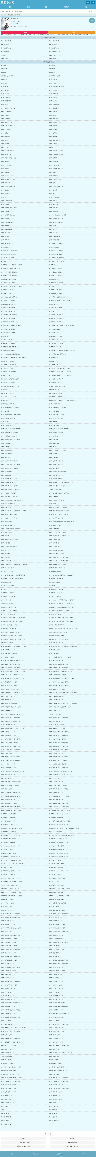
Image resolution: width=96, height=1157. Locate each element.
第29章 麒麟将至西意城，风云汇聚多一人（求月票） (62, 678)
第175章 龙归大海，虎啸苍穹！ (8, 382)
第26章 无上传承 (53, 108)
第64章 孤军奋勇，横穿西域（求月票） (10, 746)
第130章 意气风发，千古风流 (8, 300)
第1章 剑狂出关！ (5, 389)
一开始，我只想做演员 (23, 1146)
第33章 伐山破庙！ (53, 446)
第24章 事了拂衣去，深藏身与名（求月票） (12, 928)
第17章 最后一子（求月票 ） (56, 1092)
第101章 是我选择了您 (6, 247)
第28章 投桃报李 (53, 111)
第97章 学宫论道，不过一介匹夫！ (57, 564)
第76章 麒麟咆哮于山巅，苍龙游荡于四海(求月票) (13, 1027)
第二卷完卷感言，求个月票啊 (56, 625)
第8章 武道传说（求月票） (7, 899)
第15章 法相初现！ (5, 90)
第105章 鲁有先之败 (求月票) (8, 821)
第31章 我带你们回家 (54, 443)
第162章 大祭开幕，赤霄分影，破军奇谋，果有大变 (14, 357)
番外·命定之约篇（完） (7, 41)
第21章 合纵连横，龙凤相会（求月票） (58, 664)
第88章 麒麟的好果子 (6, 550)
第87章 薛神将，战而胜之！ (8, 222)
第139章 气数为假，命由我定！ (56, 314)
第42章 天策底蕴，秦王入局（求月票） (58, 960)
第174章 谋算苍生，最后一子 (56, 379)
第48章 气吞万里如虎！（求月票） (57, 970)
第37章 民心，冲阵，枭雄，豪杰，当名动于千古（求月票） (63, 692)
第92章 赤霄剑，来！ (6, 557)
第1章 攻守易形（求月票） (7, 1063)
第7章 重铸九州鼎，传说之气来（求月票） (59, 896)
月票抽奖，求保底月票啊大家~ (56, 938)
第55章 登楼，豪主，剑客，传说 (57, 486)
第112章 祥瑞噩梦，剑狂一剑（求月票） (11, 835)
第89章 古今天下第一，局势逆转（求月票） (12, 792)
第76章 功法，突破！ (54, 200)
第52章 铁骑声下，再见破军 (8, 482)
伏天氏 (24, 1138)
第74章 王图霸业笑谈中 (54, 197)
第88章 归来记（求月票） (7, 1049)
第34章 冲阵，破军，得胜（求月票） (10, 689)
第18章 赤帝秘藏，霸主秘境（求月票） (10, 917)
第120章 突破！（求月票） (7, 849)
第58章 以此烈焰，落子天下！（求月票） (59, 732)
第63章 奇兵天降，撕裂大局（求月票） (58, 742)
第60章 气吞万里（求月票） (8, 995)
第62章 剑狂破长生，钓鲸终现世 (57, 500)
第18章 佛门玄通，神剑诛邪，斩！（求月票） (60, 657)
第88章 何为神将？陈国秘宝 (56, 222)
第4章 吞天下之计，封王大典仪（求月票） (11, 892)
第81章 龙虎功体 (5, 211)
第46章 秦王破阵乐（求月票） (8, 710)
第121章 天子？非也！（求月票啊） (10, 610)
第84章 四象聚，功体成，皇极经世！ (58, 215)
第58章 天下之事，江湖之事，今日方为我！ (60, 493)
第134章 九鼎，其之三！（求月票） (10, 874)
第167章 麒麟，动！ (54, 364)
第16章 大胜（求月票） (54, 653)
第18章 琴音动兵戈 (53, 93)
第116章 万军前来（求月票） (8, 842)
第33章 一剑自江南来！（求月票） (9, 945)
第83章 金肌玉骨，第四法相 (8, 215)
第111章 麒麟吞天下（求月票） (8, 831)
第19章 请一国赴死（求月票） (56, 660)
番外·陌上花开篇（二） (7, 51)
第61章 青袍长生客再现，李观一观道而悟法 (12, 500)
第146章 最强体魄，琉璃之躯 (8, 329)
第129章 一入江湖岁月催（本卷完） (10, 625)
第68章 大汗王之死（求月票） (56, 1010)
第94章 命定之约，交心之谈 (8, 560)
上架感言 (51, 147)
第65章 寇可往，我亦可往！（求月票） (58, 746)
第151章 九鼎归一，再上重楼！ (56, 336)
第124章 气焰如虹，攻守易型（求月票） (11, 856)
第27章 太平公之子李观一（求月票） (58, 675)
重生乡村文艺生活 (72, 1146)
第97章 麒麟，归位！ (6, 240)
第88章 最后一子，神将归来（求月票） (58, 789)
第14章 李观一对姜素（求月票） (9, 1088)
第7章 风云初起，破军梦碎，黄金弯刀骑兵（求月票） (14, 639)
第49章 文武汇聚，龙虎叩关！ (56, 151)
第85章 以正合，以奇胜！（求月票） (10, 785)
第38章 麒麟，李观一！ (6, 457)
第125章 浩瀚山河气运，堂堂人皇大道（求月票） (13, 618)
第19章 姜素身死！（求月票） (56, 1095)
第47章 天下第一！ (5, 147)
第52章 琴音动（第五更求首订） (9, 158)
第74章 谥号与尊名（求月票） (8, 1024)
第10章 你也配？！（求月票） (56, 642)
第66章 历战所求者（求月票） (8, 1006)
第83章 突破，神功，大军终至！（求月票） (12, 781)
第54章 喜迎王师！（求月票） (56, 981)
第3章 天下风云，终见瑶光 (7, 393)
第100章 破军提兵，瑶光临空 (56, 243)
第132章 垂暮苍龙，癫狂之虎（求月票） (11, 871)
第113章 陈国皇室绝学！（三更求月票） (11, 268)
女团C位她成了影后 (23, 1142)
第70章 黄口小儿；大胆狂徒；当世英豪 (58, 514)
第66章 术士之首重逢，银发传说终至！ (58, 507)
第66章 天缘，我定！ (6, 183)
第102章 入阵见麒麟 (54, 247)
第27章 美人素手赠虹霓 (6, 111)
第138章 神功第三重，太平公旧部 (9, 314)
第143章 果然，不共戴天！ (55, 322)
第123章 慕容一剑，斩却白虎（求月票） (59, 853)
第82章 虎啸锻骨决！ (54, 211)
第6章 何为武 (52, 72)
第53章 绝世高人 (53, 158)
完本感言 (3, 55)
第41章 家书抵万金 (5, 136)
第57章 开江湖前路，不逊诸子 (8, 493)
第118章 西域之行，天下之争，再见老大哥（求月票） (62, 603)
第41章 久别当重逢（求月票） (56, 700)
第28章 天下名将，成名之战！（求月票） (11, 439)
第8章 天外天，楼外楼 (54, 76)
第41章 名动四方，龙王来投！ (56, 461)
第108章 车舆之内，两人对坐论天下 (58, 257)
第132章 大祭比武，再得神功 (8, 304)
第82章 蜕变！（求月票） (55, 778)
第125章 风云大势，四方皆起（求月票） (59, 856)
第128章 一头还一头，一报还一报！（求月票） (12, 863)
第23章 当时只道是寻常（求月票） (57, 924)
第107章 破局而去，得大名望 (8, 257)
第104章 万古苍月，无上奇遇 (56, 250)
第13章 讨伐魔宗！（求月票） (8, 650)
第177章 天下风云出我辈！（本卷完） (10, 386)
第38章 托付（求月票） (54, 953)
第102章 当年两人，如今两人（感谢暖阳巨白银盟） (14, 575)
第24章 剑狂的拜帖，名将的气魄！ (9, 432)
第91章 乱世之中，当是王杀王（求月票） (11, 796)
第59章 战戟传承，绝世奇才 (56, 168)
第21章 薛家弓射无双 (6, 101)
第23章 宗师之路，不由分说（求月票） (58, 667)
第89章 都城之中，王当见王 (56, 550)
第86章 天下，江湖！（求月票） (9, 1045)
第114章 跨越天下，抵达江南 (8, 596)
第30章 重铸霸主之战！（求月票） (9, 938)
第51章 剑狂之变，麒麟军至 (56, 478)
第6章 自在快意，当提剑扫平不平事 (58, 396)
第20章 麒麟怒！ (53, 421)
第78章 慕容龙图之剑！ (54, 528)
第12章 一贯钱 (52, 83)
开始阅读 (24, 32)
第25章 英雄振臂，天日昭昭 (56, 432)
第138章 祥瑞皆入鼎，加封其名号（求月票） (12, 881)
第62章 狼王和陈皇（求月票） (8, 999)
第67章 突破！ (52, 183)
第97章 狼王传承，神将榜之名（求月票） (11, 806)
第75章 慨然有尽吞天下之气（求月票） (58, 1024)
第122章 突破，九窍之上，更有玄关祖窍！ (11, 286)
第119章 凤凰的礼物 (54, 279)
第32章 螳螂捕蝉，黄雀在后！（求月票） (59, 942)
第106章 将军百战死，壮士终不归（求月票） (60, 821)
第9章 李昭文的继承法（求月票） (57, 899)
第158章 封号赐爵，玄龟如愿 (8, 350)
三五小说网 (7, 2)
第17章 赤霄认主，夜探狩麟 (8, 418)
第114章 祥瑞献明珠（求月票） (8, 839)
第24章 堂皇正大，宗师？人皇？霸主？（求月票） (13, 671)
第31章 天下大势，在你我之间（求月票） (59, 682)
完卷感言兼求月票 (53, 1060)
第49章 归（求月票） (6, 974)
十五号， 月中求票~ (6, 543)
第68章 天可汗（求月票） (7, 753)
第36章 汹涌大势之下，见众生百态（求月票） (12, 692)
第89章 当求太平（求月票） (8, 1052)
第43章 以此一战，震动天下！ (56, 464)
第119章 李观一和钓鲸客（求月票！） (10, 607)
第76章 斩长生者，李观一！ (56, 525)
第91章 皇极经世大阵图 (6, 229)
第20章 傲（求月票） (6, 1099)
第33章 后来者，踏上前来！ (8, 122)
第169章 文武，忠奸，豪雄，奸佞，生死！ (59, 368)
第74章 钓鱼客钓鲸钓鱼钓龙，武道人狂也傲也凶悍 (61, 521)
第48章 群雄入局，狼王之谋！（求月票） (11, 714)
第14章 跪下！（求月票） (55, 650)
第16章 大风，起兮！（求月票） (57, 414)
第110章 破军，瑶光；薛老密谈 (56, 261)
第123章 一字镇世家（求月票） (8, 614)
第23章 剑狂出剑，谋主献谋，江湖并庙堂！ (12, 429)
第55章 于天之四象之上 (54, 161)
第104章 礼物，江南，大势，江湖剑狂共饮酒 (12, 578)
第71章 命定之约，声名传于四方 (9, 518)
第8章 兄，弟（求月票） (55, 1074)
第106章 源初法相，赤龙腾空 (56, 254)
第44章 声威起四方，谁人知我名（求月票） (12, 707)
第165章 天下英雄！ (54, 361)
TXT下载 (92, 20)
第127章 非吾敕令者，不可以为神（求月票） (12, 621)
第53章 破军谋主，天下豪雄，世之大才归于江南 (61, 482)
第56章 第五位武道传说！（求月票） (10, 489)
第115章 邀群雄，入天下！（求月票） (58, 839)
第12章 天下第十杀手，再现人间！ (57, 407)
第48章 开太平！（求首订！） (8, 151)
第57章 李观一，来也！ (54, 165)
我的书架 (35, 1154)
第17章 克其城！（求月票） (8, 657)
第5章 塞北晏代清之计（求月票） (9, 1070)
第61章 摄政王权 (53, 172)
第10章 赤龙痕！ (53, 79)
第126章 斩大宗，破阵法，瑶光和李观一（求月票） (62, 618)
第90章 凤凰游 (52, 225)
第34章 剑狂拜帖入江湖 (6, 450)
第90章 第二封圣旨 (5, 553)
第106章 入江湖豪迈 (6, 582)
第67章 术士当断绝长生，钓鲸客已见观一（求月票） (14, 511)
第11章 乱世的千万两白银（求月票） (58, 903)
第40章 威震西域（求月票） (8, 700)
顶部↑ (83, 1154)
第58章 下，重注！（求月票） (56, 988)
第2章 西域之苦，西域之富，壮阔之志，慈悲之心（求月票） (64, 628)
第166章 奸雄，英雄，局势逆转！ (9, 364)
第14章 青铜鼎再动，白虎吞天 (56, 86)
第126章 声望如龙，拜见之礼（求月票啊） (11, 860)
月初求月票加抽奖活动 (6, 1056)
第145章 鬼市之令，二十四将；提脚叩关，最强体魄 (62, 325)
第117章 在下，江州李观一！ (56, 275)
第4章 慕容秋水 (53, 69)
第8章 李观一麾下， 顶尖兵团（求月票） (59, 639)
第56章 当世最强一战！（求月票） (57, 728)
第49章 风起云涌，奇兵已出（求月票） (10, 717)
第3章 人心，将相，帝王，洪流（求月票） (11, 1067)
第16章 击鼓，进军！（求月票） (9, 1092)
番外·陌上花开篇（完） (7, 48)
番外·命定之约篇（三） (55, 41)
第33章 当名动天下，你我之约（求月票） (59, 685)
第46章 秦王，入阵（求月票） (56, 967)
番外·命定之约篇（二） (7, 44)
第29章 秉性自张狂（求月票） (56, 935)
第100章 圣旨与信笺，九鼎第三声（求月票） (60, 810)
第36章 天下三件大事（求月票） (57, 949)
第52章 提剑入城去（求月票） (56, 721)
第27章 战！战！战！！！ (55, 436)
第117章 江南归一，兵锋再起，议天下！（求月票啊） (62, 600)
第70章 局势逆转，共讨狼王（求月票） (10, 757)
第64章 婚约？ (52, 503)
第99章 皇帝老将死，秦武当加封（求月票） (12, 810)
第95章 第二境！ (5, 236)
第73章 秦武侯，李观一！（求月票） (58, 760)
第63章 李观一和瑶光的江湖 (8, 503)
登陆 (88, 2)
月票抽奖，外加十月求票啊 (55, 714)
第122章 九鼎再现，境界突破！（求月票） (59, 610)
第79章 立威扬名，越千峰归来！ (9, 208)
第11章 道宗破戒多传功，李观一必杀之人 (11, 407)
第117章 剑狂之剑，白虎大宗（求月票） (59, 842)
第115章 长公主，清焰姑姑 (55, 268)
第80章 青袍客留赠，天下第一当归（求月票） (60, 774)
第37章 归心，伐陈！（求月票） (9, 953)
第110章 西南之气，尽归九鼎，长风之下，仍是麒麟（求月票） (64, 828)
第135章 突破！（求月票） (55, 874)
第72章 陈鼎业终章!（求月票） (56, 1017)
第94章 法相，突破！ (54, 233)
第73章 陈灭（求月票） (6, 1020)
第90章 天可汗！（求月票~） (56, 792)
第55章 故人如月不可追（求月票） (9, 985)
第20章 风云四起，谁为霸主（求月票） (10, 664)
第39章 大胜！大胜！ (54, 457)
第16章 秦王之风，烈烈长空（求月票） (10, 913)
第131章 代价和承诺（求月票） (56, 867)
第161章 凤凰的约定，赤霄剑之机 (57, 354)
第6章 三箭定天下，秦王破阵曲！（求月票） (12, 896)
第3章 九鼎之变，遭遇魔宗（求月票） (10, 632)
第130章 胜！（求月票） (7, 867)
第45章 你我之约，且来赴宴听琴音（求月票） (60, 707)
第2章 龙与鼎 (52, 65)
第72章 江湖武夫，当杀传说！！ (57, 518)
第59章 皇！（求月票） (6, 992)
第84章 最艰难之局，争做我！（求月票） (11, 1042)
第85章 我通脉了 (5, 218)
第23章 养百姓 (52, 58)
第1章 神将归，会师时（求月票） (57, 885)
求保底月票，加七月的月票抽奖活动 (10, 379)
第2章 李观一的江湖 (54, 389)
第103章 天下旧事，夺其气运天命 (9, 250)
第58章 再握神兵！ (5, 168)
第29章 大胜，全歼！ (54, 439)
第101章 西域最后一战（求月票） (9, 814)
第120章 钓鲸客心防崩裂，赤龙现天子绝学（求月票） (62, 607)
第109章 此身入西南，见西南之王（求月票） (12, 828)
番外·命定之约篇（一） (55, 44)
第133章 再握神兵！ (54, 304)
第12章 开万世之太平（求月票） (9, 1085)
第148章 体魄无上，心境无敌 (8, 332)
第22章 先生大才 (53, 101)
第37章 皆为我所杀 (5, 129)
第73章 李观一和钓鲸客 (6, 521)
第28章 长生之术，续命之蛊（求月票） (10, 935)
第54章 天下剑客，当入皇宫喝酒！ (9, 486)
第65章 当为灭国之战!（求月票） (57, 1003)
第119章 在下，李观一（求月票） (57, 846)
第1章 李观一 (4, 65)
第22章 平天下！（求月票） (8, 1102)
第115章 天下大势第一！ (55, 596)
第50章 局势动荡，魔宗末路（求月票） (58, 717)
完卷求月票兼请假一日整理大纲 (9, 885)
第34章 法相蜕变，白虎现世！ (56, 122)
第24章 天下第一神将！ (54, 104)
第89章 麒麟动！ (5, 225)
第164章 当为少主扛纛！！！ (8, 361)
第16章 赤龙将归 (53, 90)
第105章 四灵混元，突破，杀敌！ (9, 254)
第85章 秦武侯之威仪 (54, 543)
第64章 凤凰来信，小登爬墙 (8, 179)
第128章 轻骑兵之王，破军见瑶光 (9, 297)
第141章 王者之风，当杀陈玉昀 (56, 318)
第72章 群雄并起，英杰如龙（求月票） (10, 760)
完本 (46, 7)
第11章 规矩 (4, 83)
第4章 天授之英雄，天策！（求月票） (58, 632)
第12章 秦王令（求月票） (7, 906)
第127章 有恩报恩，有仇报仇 (56, 293)
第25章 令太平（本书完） (55, 55)
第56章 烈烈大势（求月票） (56, 985)
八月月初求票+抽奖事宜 (55, 489)
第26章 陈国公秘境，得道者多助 (9, 436)
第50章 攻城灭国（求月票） (56, 974)
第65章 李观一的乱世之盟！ (8, 507)
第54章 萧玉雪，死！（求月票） (57, 724)
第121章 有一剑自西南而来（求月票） (58, 849)
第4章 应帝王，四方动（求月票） (57, 1067)
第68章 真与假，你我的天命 (8, 186)
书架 (86, 7)
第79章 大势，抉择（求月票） (8, 774)
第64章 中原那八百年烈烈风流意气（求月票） (12, 1003)
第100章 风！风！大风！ (7, 571)
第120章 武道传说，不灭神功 (8, 282)
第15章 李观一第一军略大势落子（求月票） (60, 1088)
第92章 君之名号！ (53, 229)
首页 (12, 1154)
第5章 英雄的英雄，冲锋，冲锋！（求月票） (12, 635)
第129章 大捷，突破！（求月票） (57, 863)
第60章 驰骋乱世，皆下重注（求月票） (58, 735)
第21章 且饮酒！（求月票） (56, 1099)
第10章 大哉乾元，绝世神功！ (56, 404)
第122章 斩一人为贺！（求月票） (9, 853)
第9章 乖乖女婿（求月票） (7, 642)
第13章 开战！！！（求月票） (56, 1085)
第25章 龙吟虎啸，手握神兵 (8, 108)
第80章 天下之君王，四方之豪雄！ (57, 532)
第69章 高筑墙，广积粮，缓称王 (9, 514)
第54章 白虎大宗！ (5, 161)
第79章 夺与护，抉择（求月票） (57, 1031)
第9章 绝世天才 (5, 79)
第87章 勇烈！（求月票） (7, 789)
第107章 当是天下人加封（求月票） (10, 824)
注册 (93, 2)
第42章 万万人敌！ (53, 136)
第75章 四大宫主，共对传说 (8, 525)
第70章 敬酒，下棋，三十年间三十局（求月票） (61, 1013)
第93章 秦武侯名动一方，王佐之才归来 (58, 557)
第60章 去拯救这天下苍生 (55, 496)
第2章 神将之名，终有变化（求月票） (10, 888)
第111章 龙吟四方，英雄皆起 (56, 589)
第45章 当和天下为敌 (54, 468)
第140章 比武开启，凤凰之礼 (8, 318)
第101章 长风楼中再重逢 (55, 571)
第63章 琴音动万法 (53, 175)
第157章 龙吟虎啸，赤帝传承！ (56, 347)
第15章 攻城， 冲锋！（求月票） (9, 653)
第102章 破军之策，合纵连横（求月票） (59, 814)
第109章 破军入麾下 (6, 261)
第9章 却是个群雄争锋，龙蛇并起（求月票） (12, 1077)
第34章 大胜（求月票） (54, 945)
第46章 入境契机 (53, 143)
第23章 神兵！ (4, 104)
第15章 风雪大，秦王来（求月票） (57, 910)
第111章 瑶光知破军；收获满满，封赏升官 (11, 265)
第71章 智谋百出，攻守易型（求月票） (58, 757)
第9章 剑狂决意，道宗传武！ (8, 404)
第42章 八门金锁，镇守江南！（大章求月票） (12, 464)
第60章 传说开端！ (5, 172)
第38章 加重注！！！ (54, 129)
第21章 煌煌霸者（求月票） (56, 921)
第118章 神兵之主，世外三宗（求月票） (11, 846)
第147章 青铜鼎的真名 (54, 329)
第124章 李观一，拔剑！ (7, 290)
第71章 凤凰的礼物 (5, 193)
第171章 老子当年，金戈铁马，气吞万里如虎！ (60, 372)
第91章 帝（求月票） (54, 1056)
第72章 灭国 (52, 193)
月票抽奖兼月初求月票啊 (7, 603)
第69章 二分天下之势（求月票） (9, 1013)
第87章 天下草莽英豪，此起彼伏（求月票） (60, 1045)
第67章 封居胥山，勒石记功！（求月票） (59, 749)
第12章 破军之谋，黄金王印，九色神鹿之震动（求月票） (63, 646)
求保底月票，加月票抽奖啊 (55, 831)
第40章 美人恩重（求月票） (56, 956)
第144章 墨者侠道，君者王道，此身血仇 (11, 325)
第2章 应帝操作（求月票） (55, 1063)
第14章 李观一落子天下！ (55, 411)
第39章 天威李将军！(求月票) (56, 696)
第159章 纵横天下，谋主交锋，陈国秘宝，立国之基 (62, 350)
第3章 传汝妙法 (5, 69)
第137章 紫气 (52, 311)
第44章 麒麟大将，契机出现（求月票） (58, 963)
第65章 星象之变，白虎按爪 (56, 179)
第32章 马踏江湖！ (5, 446)
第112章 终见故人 (53, 265)
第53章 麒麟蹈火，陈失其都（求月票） (10, 981)
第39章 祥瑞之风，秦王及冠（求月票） (10, 956)
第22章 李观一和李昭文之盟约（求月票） (11, 667)
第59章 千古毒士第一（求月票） (9, 735)
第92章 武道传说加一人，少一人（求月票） (60, 796)
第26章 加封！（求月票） (7, 931)
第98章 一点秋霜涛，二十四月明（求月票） (60, 806)
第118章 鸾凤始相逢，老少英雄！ (9, 279)
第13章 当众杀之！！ (6, 411)
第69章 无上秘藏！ (5, 190)
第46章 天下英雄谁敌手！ (7, 471)
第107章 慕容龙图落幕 (54, 582)
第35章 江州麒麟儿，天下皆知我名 (57, 450)
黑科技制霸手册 (72, 1142)
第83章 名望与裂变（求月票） (56, 1038)
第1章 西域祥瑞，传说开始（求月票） (10, 628)
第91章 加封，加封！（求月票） (57, 553)
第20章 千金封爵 (53, 97)
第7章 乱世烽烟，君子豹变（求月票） (10, 1074)
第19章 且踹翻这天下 (6, 97)
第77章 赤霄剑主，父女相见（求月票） (10, 528)
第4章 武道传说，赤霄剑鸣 (55, 393)
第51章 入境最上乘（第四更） (56, 154)
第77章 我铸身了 (5, 204)
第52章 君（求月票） (54, 978)
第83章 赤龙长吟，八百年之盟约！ (9, 539)
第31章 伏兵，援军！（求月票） (9, 942)
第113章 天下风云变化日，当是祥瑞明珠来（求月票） (62, 835)
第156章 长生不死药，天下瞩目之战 (10, 347)
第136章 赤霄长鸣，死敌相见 (8, 311)
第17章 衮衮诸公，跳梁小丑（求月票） (58, 913)
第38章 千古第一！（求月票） (8, 696)
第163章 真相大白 (53, 357)
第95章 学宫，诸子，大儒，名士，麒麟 (58, 560)
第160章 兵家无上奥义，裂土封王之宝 (10, 354)
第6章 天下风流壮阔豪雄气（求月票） (58, 1070)
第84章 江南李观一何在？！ (56, 539)
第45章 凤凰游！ (5, 143)
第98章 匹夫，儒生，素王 (7, 568)
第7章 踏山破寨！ (5, 400)
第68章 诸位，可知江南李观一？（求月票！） (60, 511)
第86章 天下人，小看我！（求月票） (58, 785)
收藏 (28, 7)
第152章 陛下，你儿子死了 (7, 339)
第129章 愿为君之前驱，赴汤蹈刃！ (58, 297)
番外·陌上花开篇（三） (55, 48)
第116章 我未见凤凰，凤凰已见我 (9, 275)
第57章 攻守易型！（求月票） (8, 732)
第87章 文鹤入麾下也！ (54, 546)
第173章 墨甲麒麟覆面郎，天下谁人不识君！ (60, 375)
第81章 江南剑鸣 (5, 536)
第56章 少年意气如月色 (6, 165)
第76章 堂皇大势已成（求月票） (9, 767)
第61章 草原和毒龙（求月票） (56, 995)
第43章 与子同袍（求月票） (8, 963)
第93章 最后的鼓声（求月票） (8, 799)
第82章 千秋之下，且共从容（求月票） (10, 1038)
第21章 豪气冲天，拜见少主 (8, 425)
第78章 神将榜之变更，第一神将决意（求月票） (13, 771)
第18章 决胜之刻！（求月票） (8, 1095)
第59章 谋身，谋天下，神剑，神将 (9, 496)
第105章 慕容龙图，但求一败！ (56, 578)
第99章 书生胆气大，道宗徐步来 (57, 568)
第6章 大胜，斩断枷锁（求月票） (57, 635)
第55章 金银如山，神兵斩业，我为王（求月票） (13, 728)
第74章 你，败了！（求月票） (8, 764)
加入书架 (72, 32)
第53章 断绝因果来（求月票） (8, 724)
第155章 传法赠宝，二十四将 (56, 343)
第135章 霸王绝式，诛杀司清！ (56, 307)
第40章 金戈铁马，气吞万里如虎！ (9, 461)
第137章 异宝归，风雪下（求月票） (58, 878)
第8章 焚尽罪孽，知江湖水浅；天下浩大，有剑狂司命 (62, 400)
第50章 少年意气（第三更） (8, 154)
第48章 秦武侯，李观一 (6, 475)
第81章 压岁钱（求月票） (55, 1035)
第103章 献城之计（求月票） (8, 817)
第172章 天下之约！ (6, 375)
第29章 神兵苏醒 (5, 115)
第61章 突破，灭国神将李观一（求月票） (11, 739)
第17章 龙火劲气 (5, 93)
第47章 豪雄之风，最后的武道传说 (57, 471)
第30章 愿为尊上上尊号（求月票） (9, 682)
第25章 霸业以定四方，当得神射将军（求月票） (61, 671)
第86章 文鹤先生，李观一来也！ (9, 546)
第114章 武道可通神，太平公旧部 (9, 272)
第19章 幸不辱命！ (5, 421)
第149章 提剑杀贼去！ (54, 332)
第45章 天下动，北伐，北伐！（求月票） (11, 967)
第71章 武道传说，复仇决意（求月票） (10, 1017)
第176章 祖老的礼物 (54, 382)
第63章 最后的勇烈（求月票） (56, 999)
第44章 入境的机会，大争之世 (56, 140)
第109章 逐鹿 (52, 585)
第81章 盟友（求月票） (6, 778)
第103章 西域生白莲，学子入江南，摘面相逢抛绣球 (62, 575)
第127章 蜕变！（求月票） (55, 860)
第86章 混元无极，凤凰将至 (56, 218)
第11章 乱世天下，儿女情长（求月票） (10, 1081)
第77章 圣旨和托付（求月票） (56, 1027)
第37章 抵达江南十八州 (54, 454)
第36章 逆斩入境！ (53, 126)
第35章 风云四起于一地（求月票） (57, 689)
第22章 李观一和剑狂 (54, 425)
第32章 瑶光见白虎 (53, 118)
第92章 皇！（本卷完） (6, 1060)
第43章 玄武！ (4, 140)
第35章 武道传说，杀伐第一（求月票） (10, 949)
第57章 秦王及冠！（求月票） (8, 988)
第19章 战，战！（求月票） (56, 917)
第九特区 (72, 1138)
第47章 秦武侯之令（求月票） (56, 710)
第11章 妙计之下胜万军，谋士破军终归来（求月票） (14, 646)
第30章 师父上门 (53, 115)
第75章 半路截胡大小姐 (6, 200)
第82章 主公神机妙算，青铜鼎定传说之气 (59, 536)
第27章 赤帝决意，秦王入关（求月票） (58, 931)
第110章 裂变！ (5, 589)
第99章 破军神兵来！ (6, 243)
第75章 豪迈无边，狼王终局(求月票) (58, 764)
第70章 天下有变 (53, 190)
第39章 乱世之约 (5, 133)
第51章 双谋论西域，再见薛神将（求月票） (12, 721)
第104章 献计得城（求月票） (56, 817)
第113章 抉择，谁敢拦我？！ (56, 593)
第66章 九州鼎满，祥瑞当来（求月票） (10, 749)
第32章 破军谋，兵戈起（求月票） (9, 685)
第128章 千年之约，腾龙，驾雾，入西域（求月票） (62, 621)
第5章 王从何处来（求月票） (56, 892)
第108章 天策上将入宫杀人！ (8, 585)
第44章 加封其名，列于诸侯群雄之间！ (10, 468)
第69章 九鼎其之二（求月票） (56, 753)
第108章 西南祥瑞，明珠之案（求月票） (59, 824)
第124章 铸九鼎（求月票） (55, 614)
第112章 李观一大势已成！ (7, 593)
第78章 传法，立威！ (54, 204)
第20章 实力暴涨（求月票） (8, 921)
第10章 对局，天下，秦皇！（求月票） (58, 1077)
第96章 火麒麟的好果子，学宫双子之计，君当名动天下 (14, 564)
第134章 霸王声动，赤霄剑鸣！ (8, 307)
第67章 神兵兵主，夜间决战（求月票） (58, 1006)
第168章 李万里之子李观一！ (8, 368)
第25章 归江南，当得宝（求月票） (57, 928)
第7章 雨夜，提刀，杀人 (7, 76)
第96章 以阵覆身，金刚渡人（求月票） (58, 803)
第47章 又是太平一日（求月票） (9, 970)
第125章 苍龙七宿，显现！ (55, 290)
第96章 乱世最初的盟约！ (55, 236)
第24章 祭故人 (4, 58)
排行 (10, 7)
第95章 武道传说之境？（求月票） (9, 803)
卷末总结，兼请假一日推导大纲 (57, 386)
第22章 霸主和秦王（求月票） (8, 924)
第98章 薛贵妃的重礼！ (54, 240)
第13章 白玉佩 (4, 86)
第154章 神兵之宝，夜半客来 (8, 343)
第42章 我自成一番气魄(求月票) (9, 703)
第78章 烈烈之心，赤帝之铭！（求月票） (11, 1031)
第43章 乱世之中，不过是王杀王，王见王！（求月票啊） (63, 703)
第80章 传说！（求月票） (7, 1035)
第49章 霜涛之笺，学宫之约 (56, 475)
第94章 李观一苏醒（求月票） (56, 799)
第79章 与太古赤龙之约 (6, 532)
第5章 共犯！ (4, 72)
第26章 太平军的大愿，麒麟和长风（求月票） (12, 675)
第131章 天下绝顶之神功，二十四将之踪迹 (59, 300)
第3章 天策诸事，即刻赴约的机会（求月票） (60, 888)
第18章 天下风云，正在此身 (56, 418)
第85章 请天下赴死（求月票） (56, 1042)
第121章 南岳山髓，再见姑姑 (56, 282)
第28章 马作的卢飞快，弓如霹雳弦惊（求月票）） (13, 678)
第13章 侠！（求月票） (54, 906)
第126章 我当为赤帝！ (6, 293)
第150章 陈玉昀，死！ (6, 336)
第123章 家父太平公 (54, 286)
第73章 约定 (4, 197)
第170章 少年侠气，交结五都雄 (8, 372)
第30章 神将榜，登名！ (6, 443)
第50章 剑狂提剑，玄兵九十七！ (9, 478)
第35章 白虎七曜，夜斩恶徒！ (8, 126)
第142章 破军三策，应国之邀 (8, 322)
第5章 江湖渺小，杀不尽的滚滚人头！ (10, 396)
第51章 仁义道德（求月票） (8, 978)
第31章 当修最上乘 (5, 118)
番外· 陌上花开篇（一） (55, 51)
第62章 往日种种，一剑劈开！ (8, 175)
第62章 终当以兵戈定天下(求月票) (57, 739)
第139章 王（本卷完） (54, 881)
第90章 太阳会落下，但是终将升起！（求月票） (61, 1052)
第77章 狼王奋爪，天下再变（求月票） (58, 767)
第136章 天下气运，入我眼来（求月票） (11, 878)
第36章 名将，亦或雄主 (6, 454)
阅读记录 (66, 7)
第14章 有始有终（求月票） (8, 910)
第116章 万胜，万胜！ (6, 600)
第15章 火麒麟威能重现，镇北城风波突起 (11, 414)
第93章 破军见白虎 (5, 233)
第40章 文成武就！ (53, 133)
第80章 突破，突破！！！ (55, 208)
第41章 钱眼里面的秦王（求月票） (9, 960)
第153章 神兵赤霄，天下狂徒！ (56, 339)
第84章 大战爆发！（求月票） (56, 781)
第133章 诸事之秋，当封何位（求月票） (59, 871)
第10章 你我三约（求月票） (8, 903)
